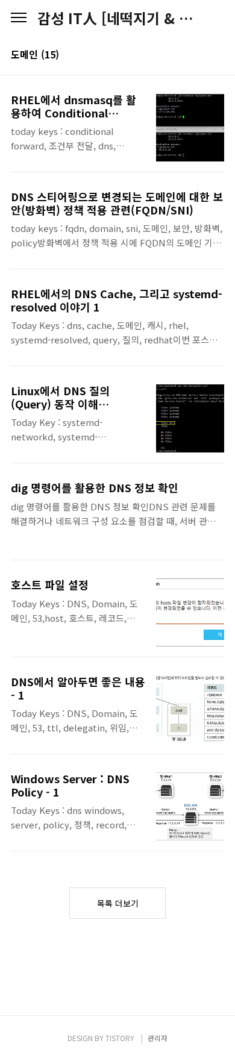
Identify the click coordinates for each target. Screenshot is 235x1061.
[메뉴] (19, 18)
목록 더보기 (118, 903)
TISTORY (119, 1038)
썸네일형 (200, 55)
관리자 (158, 1038)
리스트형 (217, 55)
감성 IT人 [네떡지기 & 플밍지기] (117, 18)
